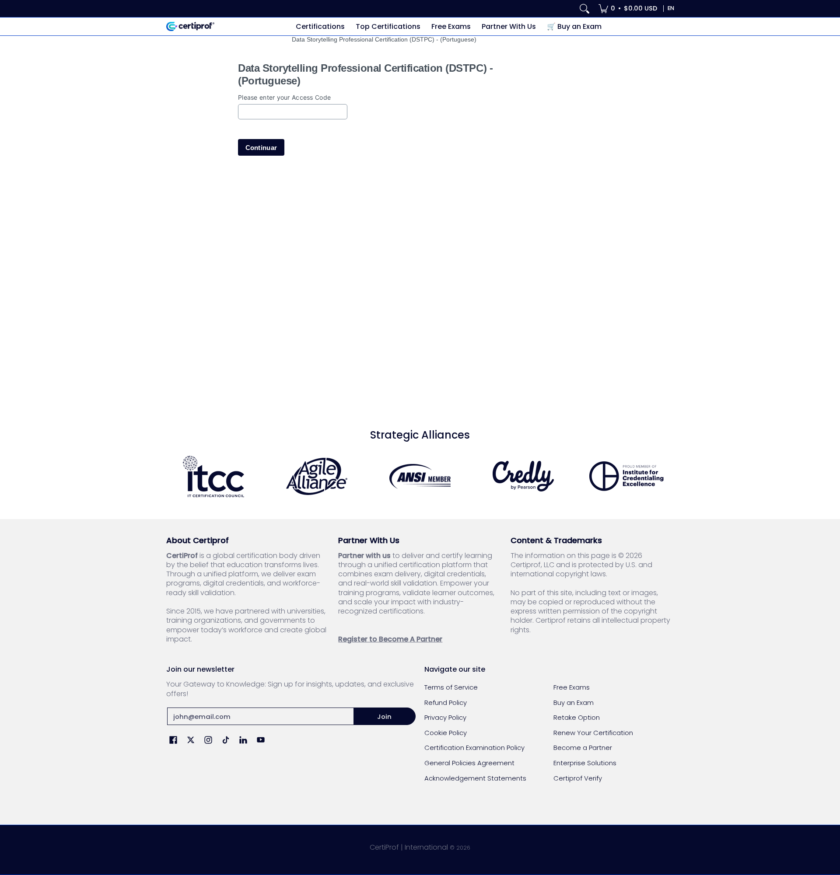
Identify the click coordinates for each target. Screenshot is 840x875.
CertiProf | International (409, 847)
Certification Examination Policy (474, 747)
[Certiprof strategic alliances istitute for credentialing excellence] (626, 476)
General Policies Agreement (469, 762)
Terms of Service (451, 687)
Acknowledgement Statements (475, 778)
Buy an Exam (573, 702)
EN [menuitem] (671, 8)
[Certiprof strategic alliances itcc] (213, 476)
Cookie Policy (445, 732)
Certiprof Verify (577, 778)
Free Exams (571, 687)
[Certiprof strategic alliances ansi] (420, 476)
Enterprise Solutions (584, 762)
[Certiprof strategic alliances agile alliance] (317, 476)
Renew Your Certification (593, 732)
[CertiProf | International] (190, 26)
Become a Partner (582, 747)
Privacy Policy (445, 717)
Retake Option (576, 717)
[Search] (584, 8)
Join (384, 716)
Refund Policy (445, 702)
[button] (173, 740)
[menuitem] (628, 8)
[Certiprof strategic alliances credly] (523, 476)
